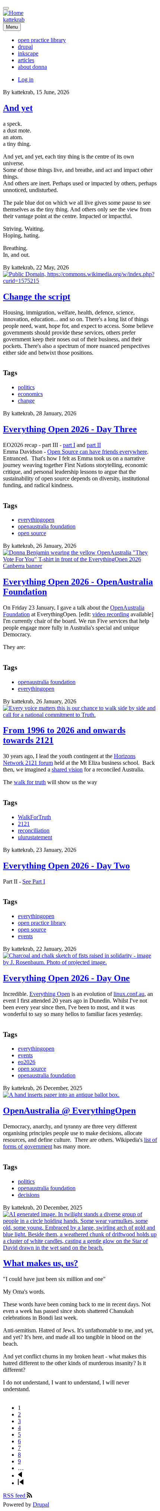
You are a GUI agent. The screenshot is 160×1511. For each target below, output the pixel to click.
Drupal (41, 1504)
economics (30, 394)
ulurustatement (35, 837)
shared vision (67, 769)
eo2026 (26, 1062)
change (26, 400)
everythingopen (36, 520)
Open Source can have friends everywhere (97, 451)
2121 (24, 824)
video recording (110, 614)
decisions (28, 1195)
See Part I (33, 881)
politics (26, 387)
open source (32, 533)
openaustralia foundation (47, 526)
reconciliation (33, 830)
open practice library (42, 923)
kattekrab (14, 19)
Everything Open (49, 994)
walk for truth (30, 782)
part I (69, 445)
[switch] (6, 8)
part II (94, 445)
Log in (25, 79)
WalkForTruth (34, 817)
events (25, 936)
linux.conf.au (128, 994)
